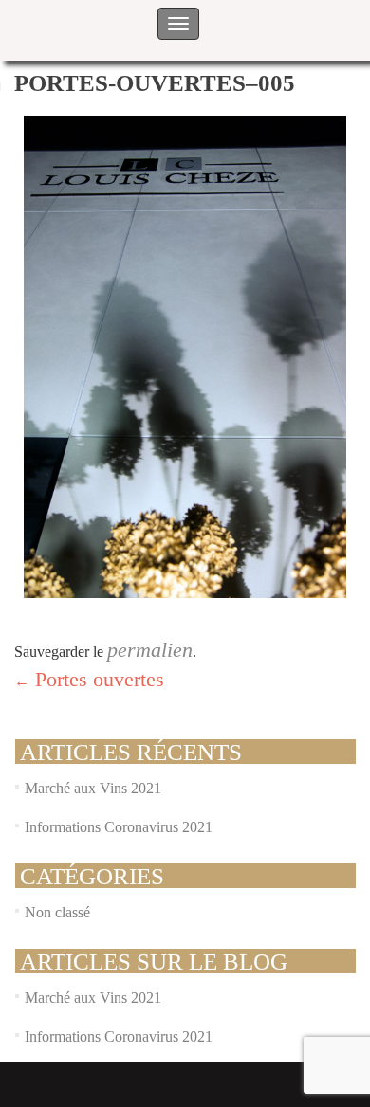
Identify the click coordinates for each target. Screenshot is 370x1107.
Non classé (57, 912)
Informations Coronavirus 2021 (119, 827)
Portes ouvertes (89, 679)
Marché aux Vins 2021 (93, 788)
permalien (150, 650)
